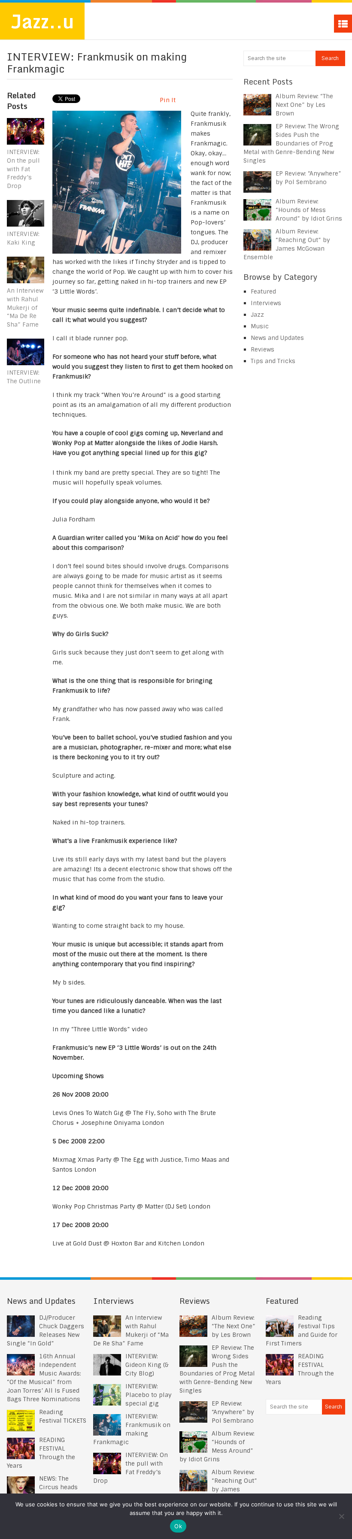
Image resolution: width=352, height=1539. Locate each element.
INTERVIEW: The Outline (24, 377)
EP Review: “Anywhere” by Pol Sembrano (233, 1412)
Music (260, 326)
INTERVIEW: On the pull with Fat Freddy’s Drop (23, 168)
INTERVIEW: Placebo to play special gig (148, 1394)
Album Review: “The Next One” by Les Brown (304, 104)
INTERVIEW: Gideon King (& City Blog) (147, 1364)
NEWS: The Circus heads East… (58, 1487)
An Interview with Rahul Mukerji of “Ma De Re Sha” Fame (25, 307)
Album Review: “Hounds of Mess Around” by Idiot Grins (309, 209)
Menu (343, 24)
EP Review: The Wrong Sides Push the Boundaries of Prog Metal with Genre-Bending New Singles (291, 143)
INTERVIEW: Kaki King (23, 238)
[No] (341, 1516)
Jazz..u (42, 21)
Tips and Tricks (273, 361)
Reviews (262, 349)
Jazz (257, 314)
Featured (263, 291)
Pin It (168, 100)
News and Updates (277, 338)
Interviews (266, 303)
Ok (178, 1526)
